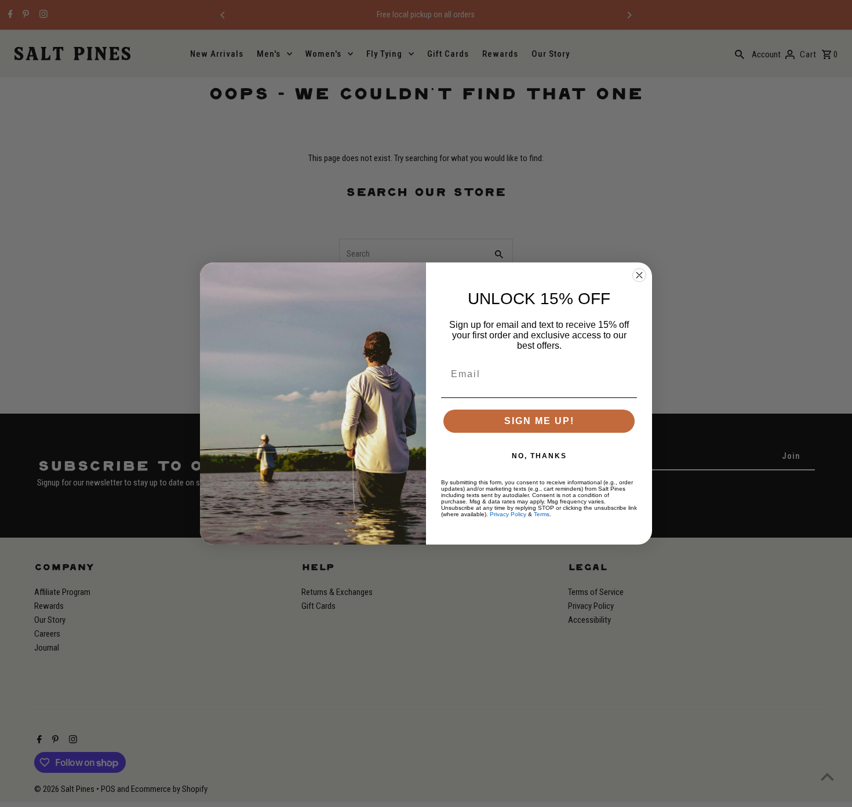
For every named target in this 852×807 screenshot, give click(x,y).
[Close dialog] (639, 275)
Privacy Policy (508, 514)
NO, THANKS (539, 456)
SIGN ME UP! (539, 421)
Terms (541, 514)
